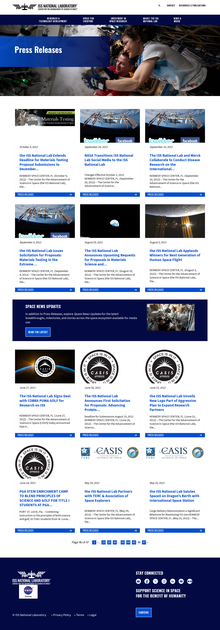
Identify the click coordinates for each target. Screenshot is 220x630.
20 (109, 542)
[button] (159, 5)
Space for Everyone (88, 20)
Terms (80, 615)
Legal (92, 615)
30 (114, 542)
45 (133, 542)
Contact (171, 5)
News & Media (177, 20)
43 (122, 542)
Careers (144, 612)
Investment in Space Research (118, 20)
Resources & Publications (192, 5)
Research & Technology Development (53, 20)
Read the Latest (38, 332)
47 (144, 542)
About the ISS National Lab (151, 20)
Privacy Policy (62, 615)
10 (103, 542)
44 (128, 542)
